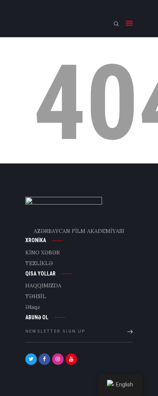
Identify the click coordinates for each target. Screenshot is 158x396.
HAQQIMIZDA (43, 285)
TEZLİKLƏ (39, 263)
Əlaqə (32, 307)
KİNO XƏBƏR (42, 252)
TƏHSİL (35, 296)
